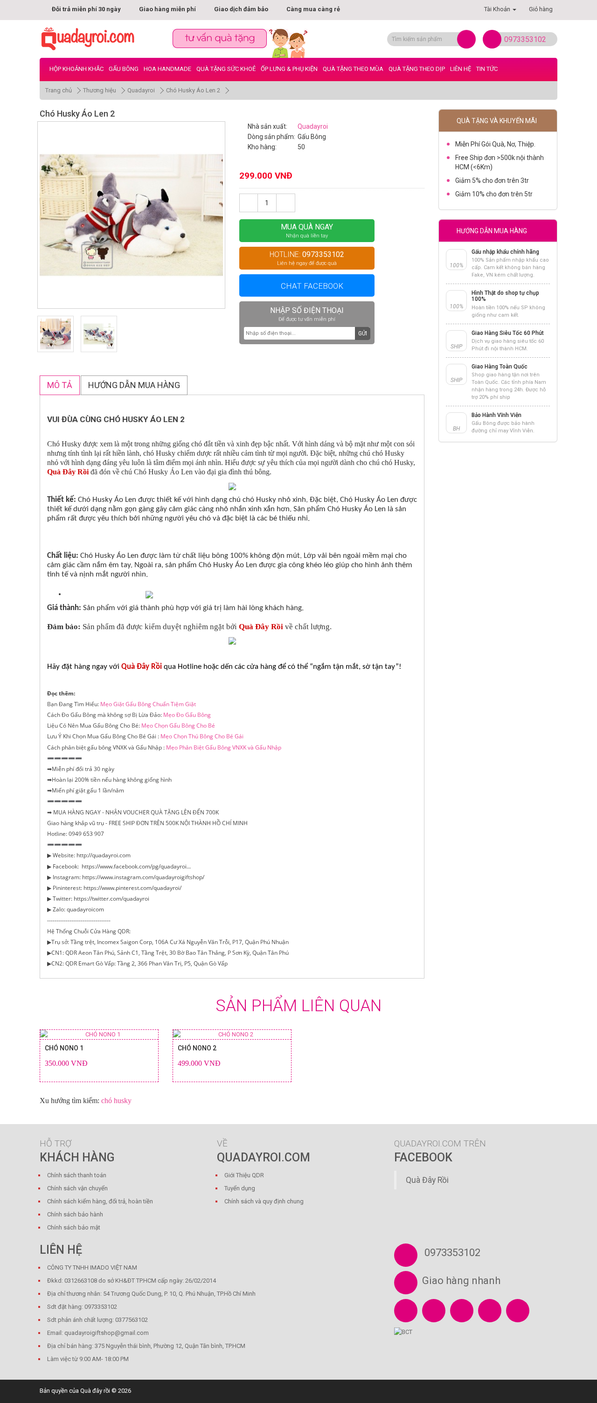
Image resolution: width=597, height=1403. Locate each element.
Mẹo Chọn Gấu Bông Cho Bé (178, 725)
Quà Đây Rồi (427, 1180)
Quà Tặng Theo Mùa (353, 68)
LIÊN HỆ (460, 68)
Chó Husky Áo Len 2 (193, 90)
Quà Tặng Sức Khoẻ (226, 68)
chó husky (116, 1100)
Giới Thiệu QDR (244, 1175)
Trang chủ (58, 90)
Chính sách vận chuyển (77, 1188)
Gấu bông (124, 68)
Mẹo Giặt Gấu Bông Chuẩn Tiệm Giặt (148, 704)
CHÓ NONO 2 (197, 1048)
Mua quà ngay (307, 230)
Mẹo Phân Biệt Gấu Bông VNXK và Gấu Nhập (223, 747)
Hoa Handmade (167, 68)
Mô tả (59, 385)
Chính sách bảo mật (73, 1227)
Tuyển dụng (239, 1188)
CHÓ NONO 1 (64, 1048)
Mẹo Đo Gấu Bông (187, 715)
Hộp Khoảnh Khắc (76, 68)
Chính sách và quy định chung (264, 1201)
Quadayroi (141, 90)
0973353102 (525, 39)
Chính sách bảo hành (75, 1214)
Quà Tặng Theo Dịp (417, 68)
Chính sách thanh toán (76, 1175)
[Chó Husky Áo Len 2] (131, 215)
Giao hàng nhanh (461, 1280)
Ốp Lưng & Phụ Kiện (289, 68)
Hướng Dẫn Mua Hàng (134, 385)
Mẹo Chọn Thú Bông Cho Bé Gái (201, 736)
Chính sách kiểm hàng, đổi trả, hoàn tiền (100, 1201)
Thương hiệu (99, 90)
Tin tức (487, 68)
